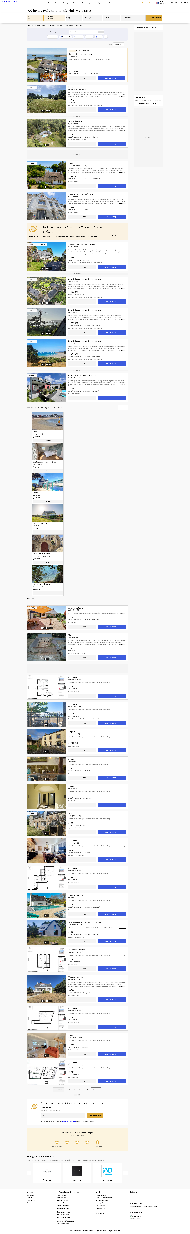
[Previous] (120, 407)
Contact (83, 78)
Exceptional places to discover (73, 26)
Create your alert (155, 18)
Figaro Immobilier (101, 1231)
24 (87, 1090)
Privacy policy (100, 1203)
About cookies (100, 1206)
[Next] (125, 407)
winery (90, 37)
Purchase (35, 26)
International (78, 3)
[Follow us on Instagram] (135, 1196)
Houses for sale (61, 1195)
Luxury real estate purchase (65, 1221)
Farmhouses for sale (63, 1206)
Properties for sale (62, 1200)
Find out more (92, 1121)
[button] (77, 231)
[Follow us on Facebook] (139, 1196)
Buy (49, 3)
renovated (53, 37)
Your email (46, 1116)
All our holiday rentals (63, 1217)
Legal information (101, 1195)
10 (75, 1095)
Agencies (101, 3)
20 (79, 1095)
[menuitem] (50, 3)
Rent (56, 3)
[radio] (57, 1143)
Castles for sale (61, 1198)
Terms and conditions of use (104, 1198)
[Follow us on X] (143, 1196)
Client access (31, 1200)
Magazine (90, 3)
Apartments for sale (63, 1208)
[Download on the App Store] (136, 1217)
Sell (108, 3)
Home (28, 26)
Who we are (30, 1195)
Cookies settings (101, 1208)
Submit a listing (146, 3)
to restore (79, 37)
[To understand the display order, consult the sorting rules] (126, 44)
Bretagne (51, 26)
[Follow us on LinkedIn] (131, 1196)
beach (99, 37)
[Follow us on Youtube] (147, 1196)
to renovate (66, 37)
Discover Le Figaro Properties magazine (143, 1206)
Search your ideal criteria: (59, 32)
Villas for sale (60, 1203)
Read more (122, 96)
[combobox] (118, 44)
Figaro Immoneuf (114, 1231)
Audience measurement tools (105, 1211)
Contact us (30, 1198)
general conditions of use (69, 1121)
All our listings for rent (63, 1215)
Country (30, 17)
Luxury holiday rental (63, 1224)
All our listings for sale (63, 1212)
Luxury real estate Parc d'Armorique (145, 103)
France (43, 26)
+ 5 (106, 37)
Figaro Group (100, 1214)
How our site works (102, 1200)
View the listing (110, 78)
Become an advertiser (33, 1203)
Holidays (66, 3)
